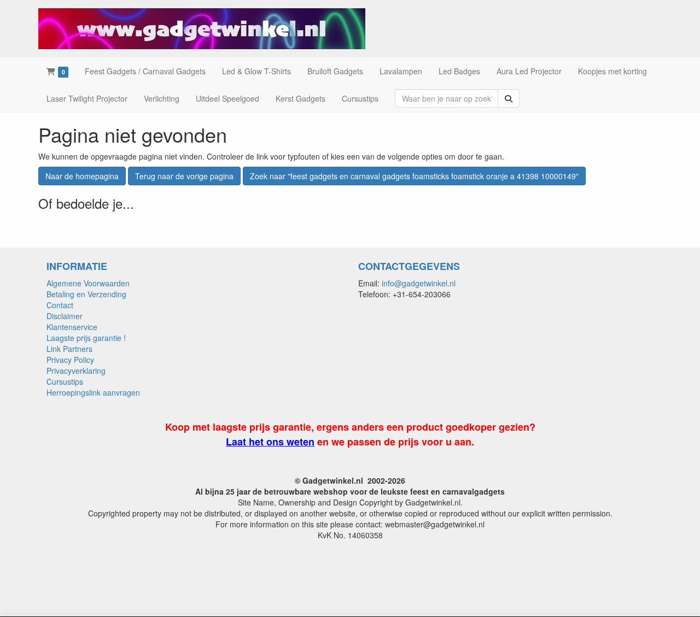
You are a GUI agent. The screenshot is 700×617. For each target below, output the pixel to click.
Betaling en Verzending (86, 294)
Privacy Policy (70, 359)
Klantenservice (71, 326)
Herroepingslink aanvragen (93, 392)
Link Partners (69, 348)
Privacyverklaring (76, 370)
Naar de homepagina (82, 176)
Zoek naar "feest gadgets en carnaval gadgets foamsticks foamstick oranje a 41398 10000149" (414, 176)
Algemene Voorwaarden (88, 283)
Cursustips (64, 381)
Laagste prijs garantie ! (86, 337)
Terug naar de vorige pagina (184, 176)
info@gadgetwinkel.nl (419, 283)
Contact (59, 304)
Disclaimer (64, 315)
